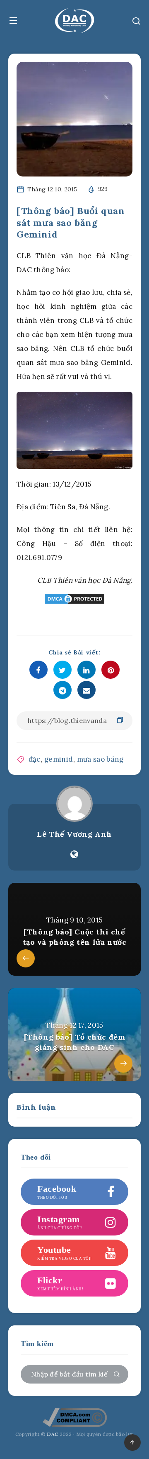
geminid (58, 759)
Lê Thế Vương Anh (74, 834)
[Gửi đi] (116, 1374)
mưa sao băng (100, 759)
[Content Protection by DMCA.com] (74, 599)
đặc (35, 759)
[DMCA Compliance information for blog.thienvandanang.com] (75, 1425)
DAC (52, 1434)
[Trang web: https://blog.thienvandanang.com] (74, 854)
